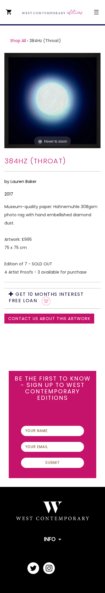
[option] (52, 100)
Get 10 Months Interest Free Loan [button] (46, 297)
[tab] (52, 298)
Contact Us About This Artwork (49, 318)
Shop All (18, 41)
